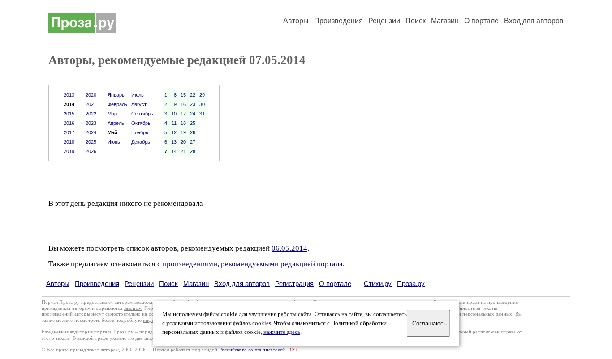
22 (192, 95)
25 (192, 123)
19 (183, 132)
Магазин (445, 21)
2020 (91, 95)
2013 (69, 95)
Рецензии (384, 21)
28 (192, 151)
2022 (91, 113)
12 (174, 132)
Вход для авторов (534, 21)
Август (139, 104)
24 (192, 113)
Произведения (338, 21)
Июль (137, 95)
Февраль (117, 104)
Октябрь (141, 123)
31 (202, 113)
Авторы (296, 21)
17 (183, 113)
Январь (116, 95)
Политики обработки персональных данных (463, 314)
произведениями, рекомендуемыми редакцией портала (253, 264)
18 (183, 123)
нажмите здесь (281, 332)
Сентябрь (142, 113)
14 (174, 151)
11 (174, 123)
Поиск (415, 21)
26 (192, 132)
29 (202, 95)
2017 (69, 132)
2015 (69, 113)
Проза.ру (411, 283)
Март (113, 113)
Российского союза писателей (252, 349)
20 (183, 142)
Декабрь (140, 142)
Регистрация (294, 283)
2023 (91, 123)
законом (133, 308)
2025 (91, 142)
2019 (69, 151)
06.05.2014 (289, 248)
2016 (69, 123)
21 (183, 151)
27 (192, 142)
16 (183, 104)
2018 (69, 142)
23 (192, 104)
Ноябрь (139, 132)
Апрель (116, 123)
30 (202, 104)
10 (174, 113)
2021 (91, 104)
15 (183, 95)
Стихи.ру (378, 283)
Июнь (114, 142)
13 (174, 142)
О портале (335, 283)
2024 (91, 132)
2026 (91, 151)
